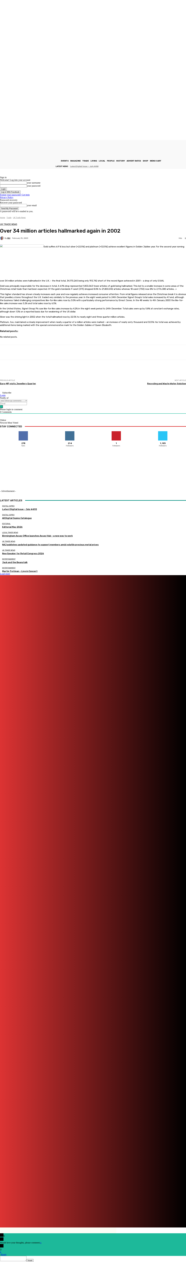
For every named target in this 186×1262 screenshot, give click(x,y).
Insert (30, 1260)
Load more (5, 574)
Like (23, 432)
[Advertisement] (53, 372)
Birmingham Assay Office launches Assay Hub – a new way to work (37, 536)
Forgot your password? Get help (15, 195)
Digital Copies (8, 506)
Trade (9, 217)
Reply (4, 1254)
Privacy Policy (6, 197)
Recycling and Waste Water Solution (166, 383)
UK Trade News (19, 217)
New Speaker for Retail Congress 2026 (23, 553)
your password (33, 186)
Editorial (6, 524)
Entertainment (9, 559)
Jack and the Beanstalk (14, 562)
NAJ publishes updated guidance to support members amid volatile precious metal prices (50, 544)
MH (8, 238)
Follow (69, 432)
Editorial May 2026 (12, 527)
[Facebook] (86, 1217)
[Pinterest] (130, 1217)
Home (2, 217)
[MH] (2, 238)
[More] (104, 352)
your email (32, 205)
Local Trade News (10, 532)
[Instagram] (102, 1217)
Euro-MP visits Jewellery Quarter (18, 383)
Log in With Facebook (10, 192)
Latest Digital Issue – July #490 (84, 166)
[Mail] (119, 1217)
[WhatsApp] (166, 1217)
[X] (157, 1217)
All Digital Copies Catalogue (17, 518)
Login (3, 395)
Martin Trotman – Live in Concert (19, 571)
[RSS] (146, 1217)
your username (33, 183)
